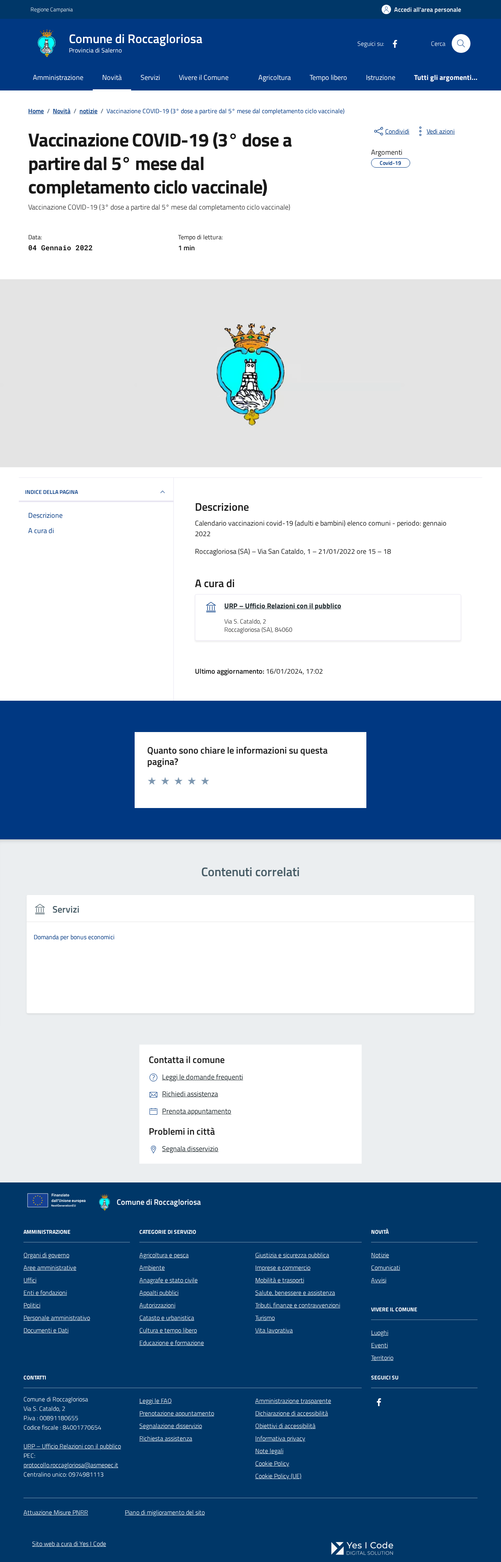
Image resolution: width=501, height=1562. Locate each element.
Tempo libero (328, 77)
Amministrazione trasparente (293, 1400)
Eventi (379, 1345)
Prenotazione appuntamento (176, 1413)
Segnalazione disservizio (170, 1425)
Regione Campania (52, 9)
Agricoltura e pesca (164, 1255)
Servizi (150, 77)
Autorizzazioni (157, 1305)
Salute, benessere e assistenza (295, 1292)
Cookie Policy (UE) (278, 1476)
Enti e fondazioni (45, 1292)
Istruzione (380, 77)
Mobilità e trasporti (279, 1280)
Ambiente (152, 1267)
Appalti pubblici (158, 1292)
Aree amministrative (49, 1267)
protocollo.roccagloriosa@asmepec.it (70, 1465)
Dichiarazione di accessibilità (291, 1413)
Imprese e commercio (282, 1267)
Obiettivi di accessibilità (285, 1425)
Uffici (29, 1280)
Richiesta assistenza (165, 1438)
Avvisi (378, 1280)
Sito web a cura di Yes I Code (69, 1543)
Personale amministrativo (56, 1317)
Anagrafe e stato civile (168, 1280)
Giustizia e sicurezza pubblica (292, 1255)
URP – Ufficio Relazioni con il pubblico (282, 606)
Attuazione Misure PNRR (55, 1512)
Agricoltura (274, 77)
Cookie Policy (272, 1463)
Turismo (265, 1317)
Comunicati (385, 1267)
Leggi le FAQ (155, 1400)
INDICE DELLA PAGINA (51, 492)
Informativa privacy (280, 1438)
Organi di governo (46, 1255)
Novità (112, 77)
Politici (31, 1305)
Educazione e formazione (171, 1342)
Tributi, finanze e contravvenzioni (297, 1305)
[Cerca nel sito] (461, 43)
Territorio (382, 1357)
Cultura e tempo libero (168, 1330)
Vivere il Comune (204, 77)
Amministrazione (58, 77)
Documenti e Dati (45, 1330)
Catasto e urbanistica (166, 1317)
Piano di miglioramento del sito (165, 1512)
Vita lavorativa (274, 1330)
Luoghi (379, 1332)
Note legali (269, 1450)
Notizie (380, 1255)
